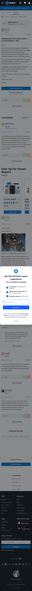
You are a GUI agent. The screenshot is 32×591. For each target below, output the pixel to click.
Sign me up (16, 307)
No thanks (16, 321)
